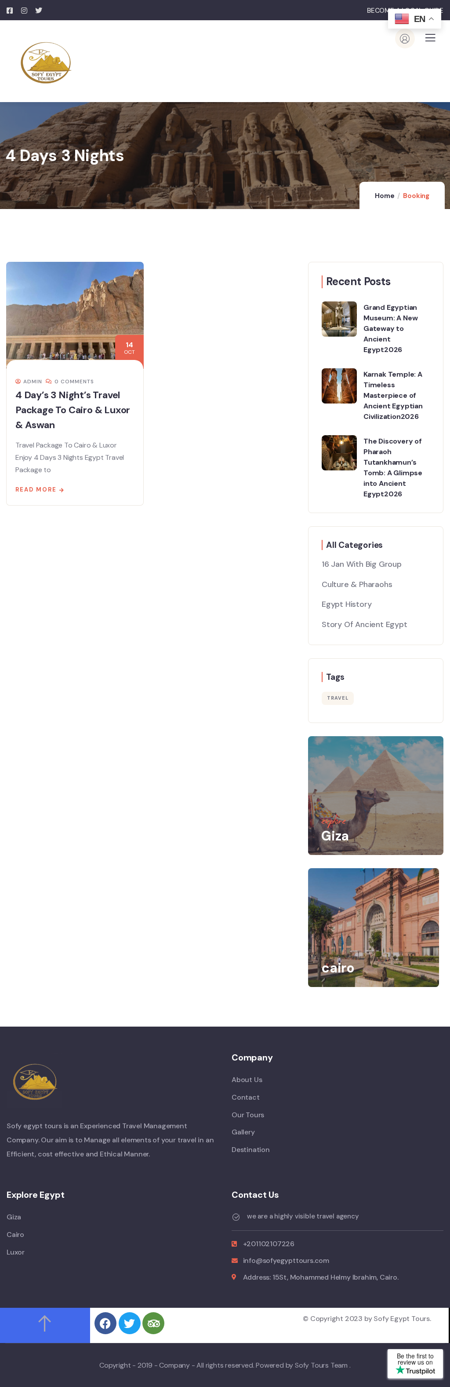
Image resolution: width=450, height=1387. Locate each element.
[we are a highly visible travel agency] (236, 1217)
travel (337, 698)
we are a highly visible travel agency (303, 1215)
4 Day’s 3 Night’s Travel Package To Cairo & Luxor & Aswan (72, 410)
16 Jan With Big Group (362, 564)
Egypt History (346, 604)
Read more (36, 489)
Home (384, 195)
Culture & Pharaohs (357, 584)
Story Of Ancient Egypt (364, 624)
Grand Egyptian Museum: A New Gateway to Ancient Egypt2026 (390, 328)
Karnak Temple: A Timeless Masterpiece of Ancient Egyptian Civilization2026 (393, 395)
